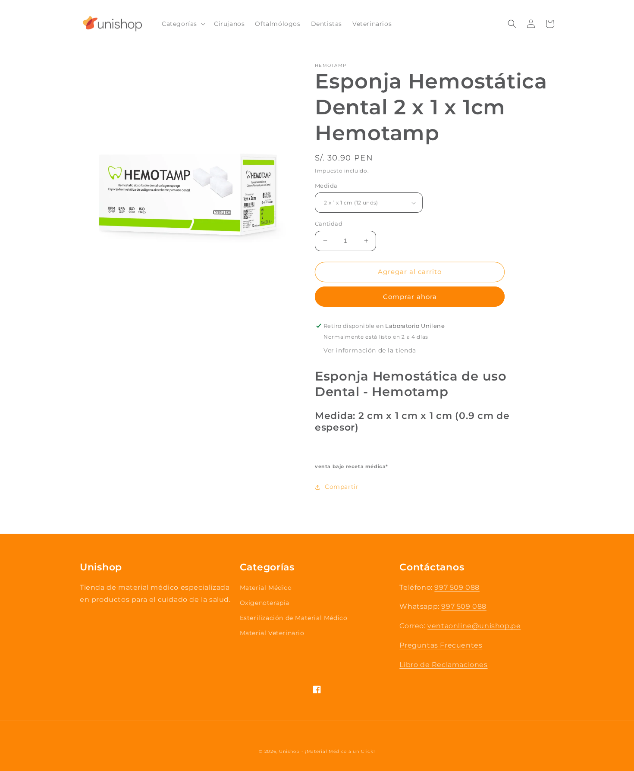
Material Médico (266, 588)
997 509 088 (457, 587)
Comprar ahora (410, 297)
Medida (326, 185)
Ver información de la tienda (369, 350)
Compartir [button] (341, 487)
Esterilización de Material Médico (294, 618)
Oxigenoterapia (264, 603)
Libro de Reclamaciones (443, 665)
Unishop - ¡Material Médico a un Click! (327, 751)
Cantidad (328, 223)
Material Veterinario (272, 633)
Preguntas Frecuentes (440, 645)
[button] (183, 24)
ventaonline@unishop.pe (474, 626)
